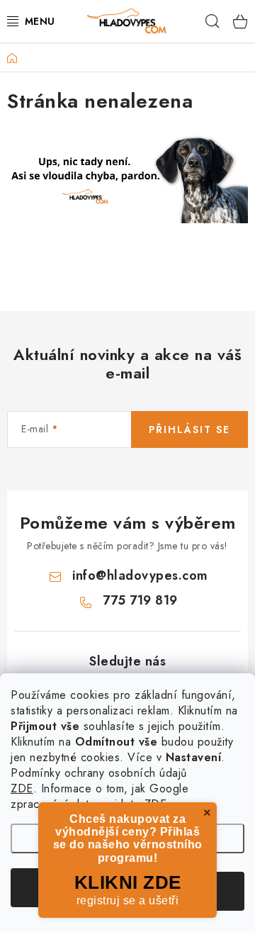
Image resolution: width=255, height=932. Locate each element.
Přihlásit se (189, 429)
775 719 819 (140, 600)
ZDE (22, 788)
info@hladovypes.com (140, 575)
